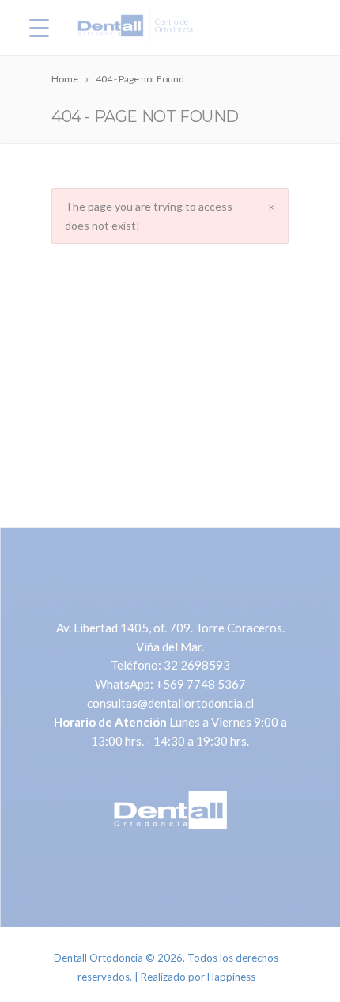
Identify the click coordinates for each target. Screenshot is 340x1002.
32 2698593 (197, 665)
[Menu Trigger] (39, 28)
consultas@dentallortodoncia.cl (170, 703)
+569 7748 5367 (201, 684)
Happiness (231, 976)
